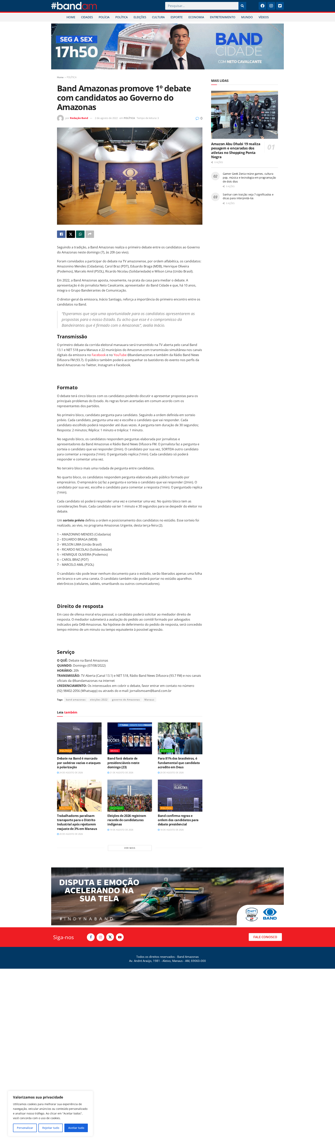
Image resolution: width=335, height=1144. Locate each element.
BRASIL (115, 750)
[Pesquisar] (242, 6)
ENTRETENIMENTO (222, 17)
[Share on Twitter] (70, 234)
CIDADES (87, 17)
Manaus (149, 699)
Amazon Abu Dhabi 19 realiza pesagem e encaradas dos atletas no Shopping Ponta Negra (235, 150)
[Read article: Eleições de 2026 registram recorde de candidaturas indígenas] (129, 795)
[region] (50, 1113)
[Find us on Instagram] (100, 937)
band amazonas (76, 699)
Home (60, 77)
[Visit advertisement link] (167, 46)
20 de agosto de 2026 (172, 772)
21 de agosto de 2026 (121, 772)
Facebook (99, 355)
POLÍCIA (104, 17)
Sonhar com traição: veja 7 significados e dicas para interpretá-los (248, 196)
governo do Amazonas (126, 699)
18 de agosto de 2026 (172, 829)
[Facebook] (262, 6)
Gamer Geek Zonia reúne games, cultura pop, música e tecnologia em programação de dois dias (249, 177)
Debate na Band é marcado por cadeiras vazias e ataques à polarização (79, 762)
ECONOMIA (196, 17)
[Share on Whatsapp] (80, 234)
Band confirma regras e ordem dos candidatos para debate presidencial (178, 820)
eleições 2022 (99, 699)
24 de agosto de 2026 (71, 772)
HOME (70, 17)
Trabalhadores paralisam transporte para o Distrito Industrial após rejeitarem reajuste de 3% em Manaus (77, 822)
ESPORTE (177, 17)
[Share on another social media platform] (89, 234)
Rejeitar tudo (50, 1128)
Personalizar (25, 1128)
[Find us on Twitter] (110, 937)
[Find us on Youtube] (120, 937)
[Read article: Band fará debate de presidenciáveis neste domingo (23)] (129, 738)
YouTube (120, 355)
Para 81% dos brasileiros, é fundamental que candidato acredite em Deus (179, 762)
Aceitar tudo (76, 1128)
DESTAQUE (167, 750)
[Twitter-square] (280, 6)
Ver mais (129, 847)
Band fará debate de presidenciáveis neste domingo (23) (123, 762)
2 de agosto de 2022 (106, 118)
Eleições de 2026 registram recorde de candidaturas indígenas (126, 820)
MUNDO (247, 17)
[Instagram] (271, 6)
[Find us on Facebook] (91, 937)
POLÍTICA (121, 17)
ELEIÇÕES (140, 17)
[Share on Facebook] (61, 234)
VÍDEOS (264, 17)
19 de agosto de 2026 (121, 829)
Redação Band (79, 118)
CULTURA (158, 17)
